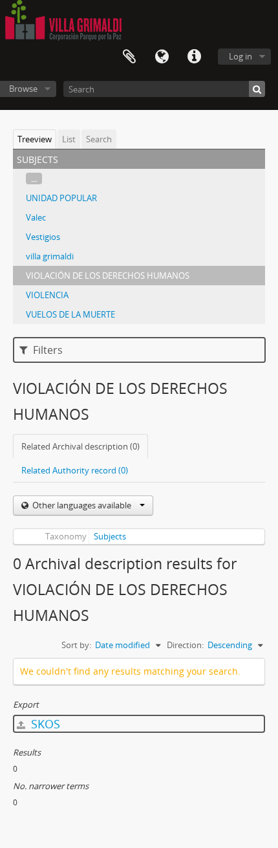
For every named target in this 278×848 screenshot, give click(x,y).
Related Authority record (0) (74, 470)
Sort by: (76, 645)
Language (161, 57)
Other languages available (81, 505)
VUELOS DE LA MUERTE (70, 314)
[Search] (257, 89)
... (34, 178)
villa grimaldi (50, 256)
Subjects (110, 536)
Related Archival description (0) (80, 446)
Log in (240, 56)
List (69, 139)
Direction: (185, 645)
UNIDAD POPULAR (61, 198)
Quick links (194, 57)
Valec (36, 217)
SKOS (44, 724)
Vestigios (43, 237)
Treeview (34, 139)
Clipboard (129, 57)
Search (99, 139)
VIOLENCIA (47, 295)
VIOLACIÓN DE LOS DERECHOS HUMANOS (107, 275)
